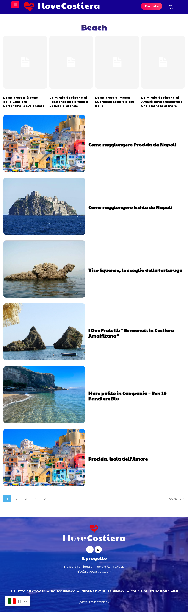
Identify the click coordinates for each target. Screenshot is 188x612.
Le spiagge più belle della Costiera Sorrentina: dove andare (23, 102)
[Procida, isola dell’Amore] (44, 457)
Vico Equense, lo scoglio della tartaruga (135, 270)
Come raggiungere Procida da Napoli (132, 144)
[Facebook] (89, 549)
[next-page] (45, 498)
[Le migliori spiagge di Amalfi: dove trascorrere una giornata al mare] (163, 62)
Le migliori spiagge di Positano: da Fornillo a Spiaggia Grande (68, 102)
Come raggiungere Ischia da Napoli (130, 207)
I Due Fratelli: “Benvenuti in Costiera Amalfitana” (131, 333)
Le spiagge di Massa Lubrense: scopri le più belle (114, 102)
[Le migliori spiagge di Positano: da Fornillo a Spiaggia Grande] (71, 62)
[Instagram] (98, 549)
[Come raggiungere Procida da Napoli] (44, 143)
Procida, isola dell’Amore (118, 459)
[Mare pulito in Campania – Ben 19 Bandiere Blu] (44, 394)
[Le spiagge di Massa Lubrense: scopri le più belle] (117, 62)
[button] (170, 7)
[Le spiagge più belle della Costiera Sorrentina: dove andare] (25, 62)
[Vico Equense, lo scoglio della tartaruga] (44, 269)
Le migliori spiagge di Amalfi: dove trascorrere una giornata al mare (161, 102)
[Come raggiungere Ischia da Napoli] (44, 206)
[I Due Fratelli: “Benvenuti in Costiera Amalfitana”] (44, 331)
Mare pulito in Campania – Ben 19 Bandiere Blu (127, 396)
